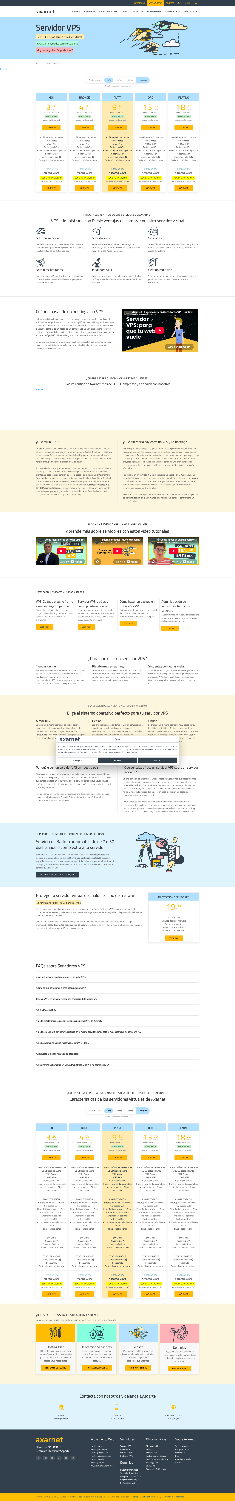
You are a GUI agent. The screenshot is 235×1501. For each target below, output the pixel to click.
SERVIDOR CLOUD (154, 11)
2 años (119, 80)
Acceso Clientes (155, 3)
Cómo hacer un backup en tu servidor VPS (137, 603)
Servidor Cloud (126, 1452)
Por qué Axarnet (182, 1449)
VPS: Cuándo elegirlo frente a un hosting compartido (54, 603)
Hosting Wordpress (99, 1449)
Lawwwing (150, 1466)
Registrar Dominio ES (130, 1480)
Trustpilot (4, 69)
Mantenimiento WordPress (102, 1466)
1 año (108, 80)
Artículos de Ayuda (183, 1459)
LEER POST (44, 627)
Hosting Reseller (98, 1459)
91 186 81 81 (186, 3)
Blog (177, 1456)
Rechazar (117, 760)
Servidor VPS (125, 1446)
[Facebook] (38, 1458)
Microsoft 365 (152, 1446)
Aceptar (157, 760)
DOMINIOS (76, 11)
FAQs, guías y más (173, 1418)
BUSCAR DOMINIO (179, 1368)
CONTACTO (170, 3)
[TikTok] (73, 1458)
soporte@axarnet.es (61, 1418)
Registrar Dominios (129, 1470)
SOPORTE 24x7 (139, 3)
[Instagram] (45, 1458)
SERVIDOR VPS (138, 11)
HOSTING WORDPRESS (108, 11)
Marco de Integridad (176, 1497)
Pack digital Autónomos (156, 1469)
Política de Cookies (98, 1497)
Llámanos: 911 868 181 (49, 1447)
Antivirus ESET (152, 1452)
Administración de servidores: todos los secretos (175, 606)
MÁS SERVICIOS (190, 11)
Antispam (150, 1449)
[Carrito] (196, 3)
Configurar (77, 760)
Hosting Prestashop (99, 1452)
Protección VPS (126, 1456)
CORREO (124, 11)
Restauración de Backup (156, 1456)
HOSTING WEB (89, 11)
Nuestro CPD (180, 1452)
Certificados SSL (127, 1483)
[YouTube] (66, 1458)
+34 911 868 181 (117, 1418)
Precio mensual (95, 80)
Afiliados (179, 1462)
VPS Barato (125, 1449)
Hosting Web (96, 1446)
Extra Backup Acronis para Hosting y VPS (157, 1460)
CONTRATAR (51, 127)
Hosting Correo (97, 1462)
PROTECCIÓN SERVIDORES (97, 1368)
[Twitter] (52, 1458)
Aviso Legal (77, 1497)
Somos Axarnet (181, 1446)
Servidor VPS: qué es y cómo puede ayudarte (93, 603)
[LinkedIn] (59, 1458)
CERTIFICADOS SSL (173, 11)
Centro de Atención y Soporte (52, 1450)
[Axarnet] (46, 11)
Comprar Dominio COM (130, 1476)
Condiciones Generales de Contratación (144, 1497)
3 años (130, 80)
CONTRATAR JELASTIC (138, 1368)
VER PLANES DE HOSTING (55, 1368)
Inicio (38, 63)
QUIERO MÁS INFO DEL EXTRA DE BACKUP (57, 875)
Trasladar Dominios (129, 1473)
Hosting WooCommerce (101, 1456)
